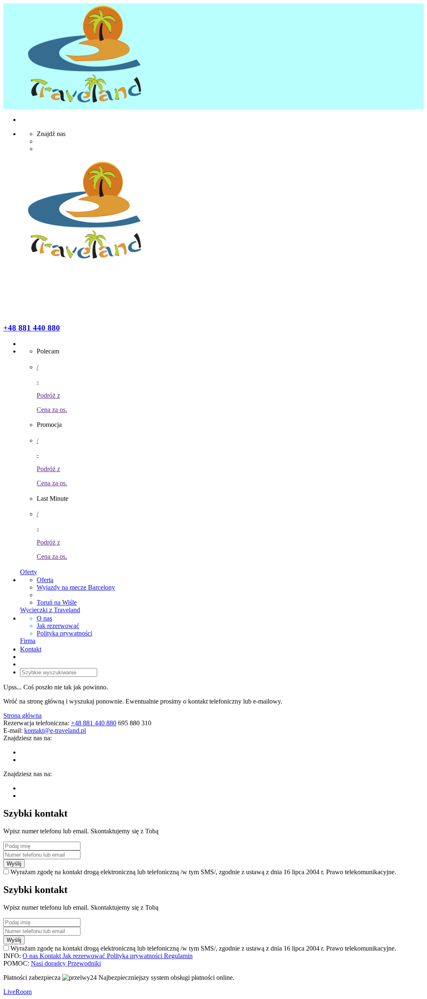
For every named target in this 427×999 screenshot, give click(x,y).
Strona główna (22, 715)
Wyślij (14, 863)
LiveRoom (17, 991)
